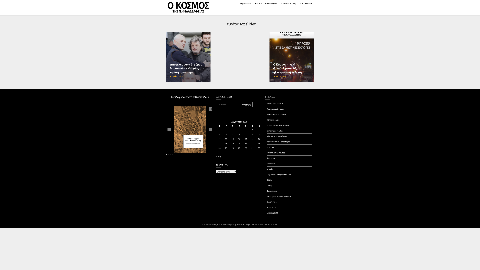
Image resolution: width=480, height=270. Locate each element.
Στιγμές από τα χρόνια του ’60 (279, 174)
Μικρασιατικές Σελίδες (276, 114)
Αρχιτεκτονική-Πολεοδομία (278, 141)
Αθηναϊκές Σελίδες (274, 120)
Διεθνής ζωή (272, 207)
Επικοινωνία (306, 3)
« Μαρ (218, 156)
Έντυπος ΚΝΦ (272, 213)
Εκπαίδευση (272, 191)
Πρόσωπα (271, 163)
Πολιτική (270, 147)
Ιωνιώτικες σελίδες (275, 131)
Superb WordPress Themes (266, 224)
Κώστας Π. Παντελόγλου (266, 3)
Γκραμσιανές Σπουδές (276, 153)
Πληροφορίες (245, 3)
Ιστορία (270, 169)
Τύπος (269, 185)
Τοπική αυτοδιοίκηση (275, 109)
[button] (169, 129)
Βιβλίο (269, 180)
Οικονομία (271, 158)
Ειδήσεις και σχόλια (275, 103)
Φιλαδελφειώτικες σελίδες (278, 125)
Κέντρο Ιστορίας (288, 3)
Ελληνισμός (271, 202)
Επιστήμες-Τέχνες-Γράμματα (279, 196)
